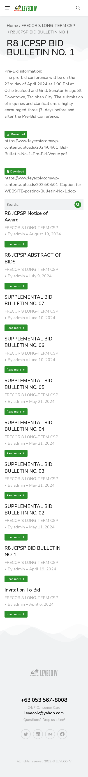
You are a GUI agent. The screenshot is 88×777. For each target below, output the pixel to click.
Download (18, 134)
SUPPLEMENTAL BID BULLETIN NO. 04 (28, 425)
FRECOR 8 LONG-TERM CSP (31, 227)
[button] (7, 8)
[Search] (77, 204)
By (16, 234)
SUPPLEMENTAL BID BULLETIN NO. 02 (28, 509)
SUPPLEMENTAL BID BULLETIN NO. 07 (28, 300)
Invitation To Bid (22, 590)
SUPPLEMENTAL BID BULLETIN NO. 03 (28, 467)
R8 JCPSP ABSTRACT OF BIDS (33, 258)
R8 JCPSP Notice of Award (26, 216)
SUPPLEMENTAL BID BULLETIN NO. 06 (28, 342)
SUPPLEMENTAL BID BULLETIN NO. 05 (28, 383)
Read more (14, 244)
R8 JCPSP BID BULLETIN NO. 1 (32, 551)
